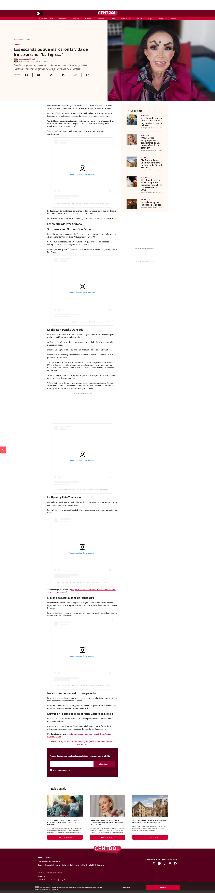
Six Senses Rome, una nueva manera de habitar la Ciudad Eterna (151, 164)
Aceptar (163, 888)
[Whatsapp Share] (51, 75)
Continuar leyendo (65, 837)
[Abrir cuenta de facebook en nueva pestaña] (175, 863)
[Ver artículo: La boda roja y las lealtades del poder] (132, 204)
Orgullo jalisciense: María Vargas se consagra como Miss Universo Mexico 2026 (151, 185)
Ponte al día (125, 18)
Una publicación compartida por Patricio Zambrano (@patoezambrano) (82, 582)
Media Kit (91, 865)
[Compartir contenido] (3, 449)
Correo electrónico (55, 759)
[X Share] (38, 75)
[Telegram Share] (63, 75)
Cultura (112, 18)
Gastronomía (74, 865)
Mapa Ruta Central (46, 18)
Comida (88, 18)
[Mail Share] (88, 75)
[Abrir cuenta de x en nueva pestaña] (154, 863)
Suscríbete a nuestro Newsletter (49, 861)
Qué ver (139, 18)
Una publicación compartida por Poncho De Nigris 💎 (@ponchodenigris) (82, 490)
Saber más (126, 888)
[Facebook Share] (26, 75)
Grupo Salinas (64, 880)
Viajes (150, 18)
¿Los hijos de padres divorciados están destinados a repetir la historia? (151, 122)
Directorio (100, 865)
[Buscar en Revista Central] (164, 13)
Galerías (173, 18)
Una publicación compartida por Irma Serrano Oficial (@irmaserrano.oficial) (82, 203)
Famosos (100, 18)
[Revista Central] (108, 14)
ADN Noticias (43, 880)
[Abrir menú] (168, 13)
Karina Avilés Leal (28, 59)
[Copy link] (75, 75)
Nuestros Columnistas (52, 865)
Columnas (75, 18)
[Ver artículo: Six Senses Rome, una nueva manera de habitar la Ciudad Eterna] (132, 162)
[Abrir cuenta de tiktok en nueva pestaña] (164, 863)
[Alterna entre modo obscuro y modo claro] (39, 13)
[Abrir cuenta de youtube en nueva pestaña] (170, 863)
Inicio (15, 39)
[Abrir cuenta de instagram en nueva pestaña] (159, 863)
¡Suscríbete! (104, 764)
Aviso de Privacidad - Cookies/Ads (50, 873)
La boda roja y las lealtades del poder (151, 203)
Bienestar (62, 18)
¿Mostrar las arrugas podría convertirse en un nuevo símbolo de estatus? (150, 142)
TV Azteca (53, 880)
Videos (161, 18)
